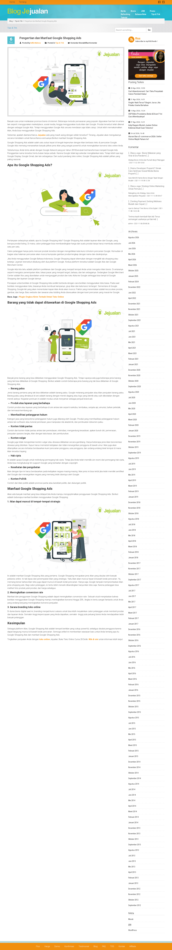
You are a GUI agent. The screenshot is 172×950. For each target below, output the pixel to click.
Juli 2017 (131, 591)
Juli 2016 (131, 657)
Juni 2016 (132, 662)
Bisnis (133, 11)
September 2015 (134, 712)
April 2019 (132, 480)
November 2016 (134, 635)
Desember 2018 (134, 502)
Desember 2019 (134, 436)
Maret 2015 (132, 745)
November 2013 (134, 833)
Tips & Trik (155, 14)
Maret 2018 (132, 546)
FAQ (104, 946)
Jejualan (42, 135)
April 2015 (132, 740)
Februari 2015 (133, 751)
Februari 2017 (133, 618)
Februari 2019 (133, 491)
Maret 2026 (132, 265)
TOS (112, 946)
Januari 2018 (133, 558)
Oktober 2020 (133, 381)
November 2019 (134, 442)
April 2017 (132, 607)
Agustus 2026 (133, 237)
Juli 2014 (131, 789)
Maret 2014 (132, 811)
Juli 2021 (131, 331)
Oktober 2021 (133, 315)
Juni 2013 (132, 861)
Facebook (159, 2)
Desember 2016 (134, 629)
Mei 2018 (131, 535)
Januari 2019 (133, 497)
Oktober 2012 (133, 900)
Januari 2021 (133, 364)
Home (12, 2)
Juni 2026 (132, 248)
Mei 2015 (131, 734)
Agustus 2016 (133, 651)
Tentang (22, 2)
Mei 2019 (131, 475)
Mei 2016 (131, 668)
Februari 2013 (133, 878)
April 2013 (132, 872)
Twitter (163, 2)
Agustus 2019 (133, 458)
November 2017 (134, 569)
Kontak (122, 946)
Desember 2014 (134, 762)
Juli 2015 (131, 723)
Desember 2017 (134, 563)
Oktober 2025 (133, 271)
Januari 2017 (133, 624)
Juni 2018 (132, 530)
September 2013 (134, 845)
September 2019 (134, 453)
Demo (57, 946)
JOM (143, 11)
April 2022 (132, 298)
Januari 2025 (133, 276)
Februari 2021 (133, 359)
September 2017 (134, 580)
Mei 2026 (131, 254)
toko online (44, 639)
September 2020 (134, 386)
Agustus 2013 (133, 850)
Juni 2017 (132, 596)
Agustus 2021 (133, 326)
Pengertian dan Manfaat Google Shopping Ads (41, 21)
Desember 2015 (134, 695)
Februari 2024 (133, 282)
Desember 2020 (134, 370)
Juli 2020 (131, 397)
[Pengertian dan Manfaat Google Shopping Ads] (65, 81)
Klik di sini (93, 639)
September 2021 (134, 320)
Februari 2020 (133, 425)
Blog (11, 21)
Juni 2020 (132, 403)
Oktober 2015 (133, 707)
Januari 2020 (133, 431)
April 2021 (132, 348)
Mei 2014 (131, 800)
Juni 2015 (132, 729)
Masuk (130, 919)
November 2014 (134, 767)
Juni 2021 (132, 337)
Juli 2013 (131, 856)
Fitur (38, 946)
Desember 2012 (134, 889)
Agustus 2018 (133, 519)
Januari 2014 (133, 822)
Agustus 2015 (133, 718)
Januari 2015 (133, 756)
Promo (152, 11)
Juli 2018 (131, 524)
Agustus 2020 (133, 392)
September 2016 (134, 646)
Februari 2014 (133, 817)
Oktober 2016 (133, 640)
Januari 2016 (133, 690)
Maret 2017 (132, 613)
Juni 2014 (132, 795)
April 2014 (132, 806)
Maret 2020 (132, 420)
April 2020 (132, 414)
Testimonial (84, 946)
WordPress (132, 930)
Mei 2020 (131, 408)
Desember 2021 (134, 304)
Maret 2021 (132, 353)
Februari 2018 (133, 552)
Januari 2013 (133, 883)
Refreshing (125, 14)
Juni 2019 (132, 469)
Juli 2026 (131, 243)
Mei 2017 (131, 602)
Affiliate (132, 946)
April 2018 (132, 541)
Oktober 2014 (133, 773)
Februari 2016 (133, 684)
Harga (47, 946)
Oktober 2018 (133, 513)
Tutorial (124, 17)
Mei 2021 (131, 342)
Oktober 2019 (133, 447)
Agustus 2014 (133, 784)
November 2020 (134, 375)
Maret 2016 (132, 679)
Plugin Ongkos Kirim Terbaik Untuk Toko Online (41, 297)
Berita (123, 11)
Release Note (140, 14)
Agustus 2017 (133, 585)
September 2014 (134, 778)
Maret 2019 (132, 486)
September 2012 (134, 905)
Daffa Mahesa (35, 43)
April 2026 (132, 259)
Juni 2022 (132, 293)
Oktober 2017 (133, 574)
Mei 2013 (131, 867)
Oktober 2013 (133, 839)
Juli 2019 (131, 464)
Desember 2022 (134, 287)
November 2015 (134, 701)
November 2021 (134, 309)
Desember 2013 (134, 828)
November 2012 (134, 894)
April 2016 (132, 673)
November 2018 (134, 508)
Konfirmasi (69, 946)
